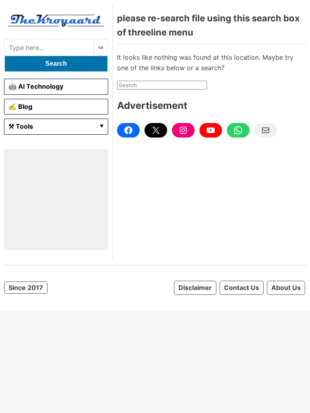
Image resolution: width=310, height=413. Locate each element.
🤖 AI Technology (35, 86)
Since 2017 (25, 288)
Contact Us (241, 288)
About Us (286, 288)
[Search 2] (100, 47)
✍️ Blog (20, 106)
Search (56, 63)
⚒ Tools (20, 126)
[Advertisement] (56, 199)
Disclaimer (195, 288)
